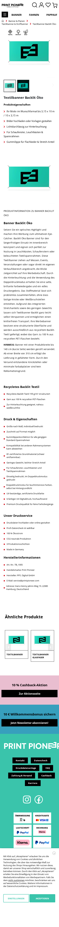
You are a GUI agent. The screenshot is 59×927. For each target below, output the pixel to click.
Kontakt (20, 760)
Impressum (42, 886)
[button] (49, 5)
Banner (16, 14)
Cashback (46, 775)
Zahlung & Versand (21, 775)
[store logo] (13, 5)
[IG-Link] (27, 803)
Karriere (32, 783)
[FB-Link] (38, 803)
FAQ (48, 768)
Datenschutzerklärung (18, 886)
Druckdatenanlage (26, 768)
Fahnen (34, 14)
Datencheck (40, 760)
